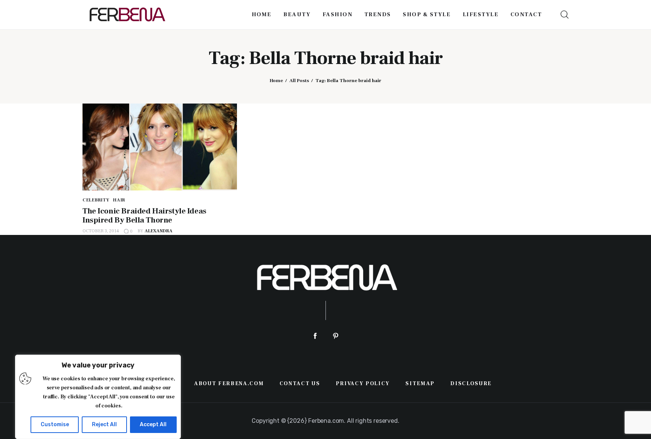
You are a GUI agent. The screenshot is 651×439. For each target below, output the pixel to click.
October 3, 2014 (101, 231)
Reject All (104, 424)
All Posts (299, 81)
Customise (55, 424)
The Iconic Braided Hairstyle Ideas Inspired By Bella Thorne (144, 215)
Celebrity (96, 200)
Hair (119, 200)
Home (276, 81)
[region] (98, 397)
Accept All (153, 424)
